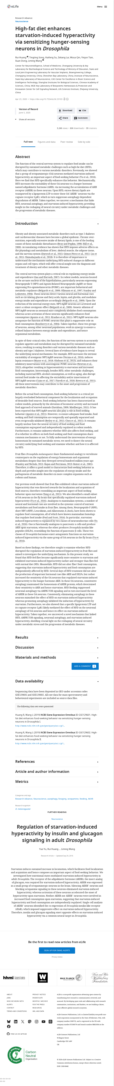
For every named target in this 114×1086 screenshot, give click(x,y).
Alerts (10, 1004)
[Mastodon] (30, 1023)
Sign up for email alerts (57, 950)
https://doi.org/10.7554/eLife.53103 (46, 99)
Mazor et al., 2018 (43, 360)
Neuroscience (21, 21)
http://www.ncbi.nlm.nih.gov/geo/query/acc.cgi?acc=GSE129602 (40, 743)
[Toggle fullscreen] (7, 1078)
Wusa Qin (75, 57)
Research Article (47, 856)
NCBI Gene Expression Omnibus (58, 715)
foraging (62, 798)
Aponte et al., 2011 (40, 317)
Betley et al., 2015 (55, 420)
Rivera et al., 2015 (85, 380)
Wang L (29, 715)
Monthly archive (40, 1001)
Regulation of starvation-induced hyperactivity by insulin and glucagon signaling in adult (57, 834)
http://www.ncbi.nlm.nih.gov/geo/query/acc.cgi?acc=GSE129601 (40, 725)
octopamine (73, 798)
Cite (84, 110)
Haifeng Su (51, 57)
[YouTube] (43, 1023)
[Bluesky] (9, 1023)
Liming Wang (35, 61)
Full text (28, 142)
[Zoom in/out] (9, 1078)
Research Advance (23, 18)
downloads (77, 128)
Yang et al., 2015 (52, 494)
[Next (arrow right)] (4, 1081)
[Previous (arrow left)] (1, 1081)
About (9, 994)
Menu (99, 6)
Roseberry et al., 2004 (47, 324)
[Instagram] (37, 1023)
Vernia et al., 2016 (73, 357)
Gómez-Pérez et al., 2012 (77, 254)
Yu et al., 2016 (38, 501)
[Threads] (50, 1023)
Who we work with (15, 1001)
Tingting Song (36, 57)
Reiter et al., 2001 (82, 464)
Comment (84, 118)
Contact (10, 1008)
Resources (37, 1008)
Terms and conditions (17, 1011)
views (62, 128)
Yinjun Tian (87, 57)
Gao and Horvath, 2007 (46, 277)
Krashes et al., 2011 (61, 317)
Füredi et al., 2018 (65, 380)
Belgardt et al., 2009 (49, 290)
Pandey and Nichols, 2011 (29, 464)
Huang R (19, 715)
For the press (39, 1004)
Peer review (66, 142)
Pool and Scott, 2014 (53, 517)
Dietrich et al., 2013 (52, 254)
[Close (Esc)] (1, 1078)
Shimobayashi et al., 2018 (38, 257)
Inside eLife (38, 998)
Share (65, 118)
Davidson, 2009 (60, 407)
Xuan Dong (21, 61)
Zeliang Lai (63, 57)
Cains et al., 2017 (45, 380)
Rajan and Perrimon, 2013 (58, 464)
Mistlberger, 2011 (79, 407)
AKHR (90, 798)
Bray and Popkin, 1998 (70, 244)
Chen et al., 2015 (74, 420)
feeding (83, 798)
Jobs (9, 998)
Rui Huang (20, 57)
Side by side (84, 142)
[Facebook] (9, 1027)
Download (67, 110)
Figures (46, 142)
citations (91, 128)
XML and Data (38, 1011)
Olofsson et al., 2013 (64, 360)
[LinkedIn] (16, 1023)
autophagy (52, 798)
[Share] (4, 1078)
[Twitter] (23, 1023)
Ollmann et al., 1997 (71, 290)
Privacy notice (57, 957)
